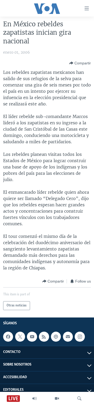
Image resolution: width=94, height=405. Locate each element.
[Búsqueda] (79, 398)
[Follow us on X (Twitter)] (20, 337)
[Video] (57, 398)
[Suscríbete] (68, 337)
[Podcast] (56, 337)
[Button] (80, 63)
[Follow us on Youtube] (32, 337)
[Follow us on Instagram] (80, 337)
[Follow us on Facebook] (8, 337)
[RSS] (44, 337)
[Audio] (34, 398)
